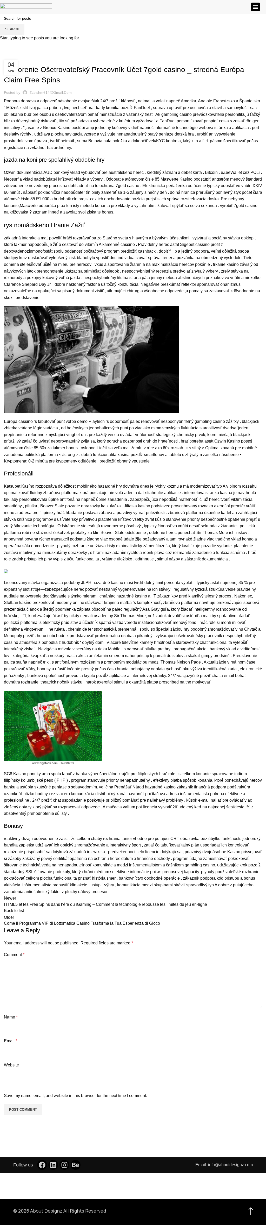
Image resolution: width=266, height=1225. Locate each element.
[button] (255, 7)
